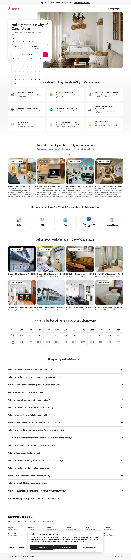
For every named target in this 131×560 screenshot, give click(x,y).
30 (39, 80)
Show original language (82, 3)
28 (31, 80)
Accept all (42, 547)
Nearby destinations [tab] (15, 521)
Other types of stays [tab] (32, 521)
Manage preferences (89, 547)
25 (19, 80)
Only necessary (65, 547)
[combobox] (30, 41)
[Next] (69, 154)
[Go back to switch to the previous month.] (15, 54)
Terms (32, 556)
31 (15, 84)
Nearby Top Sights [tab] (49, 521)
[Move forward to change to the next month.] (39, 54)
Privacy (25, 556)
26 (23, 80)
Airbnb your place (114, 9)
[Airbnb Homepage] (13, 8)
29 (35, 80)
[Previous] (61, 154)
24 (15, 80)
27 (27, 80)
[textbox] (20, 48)
